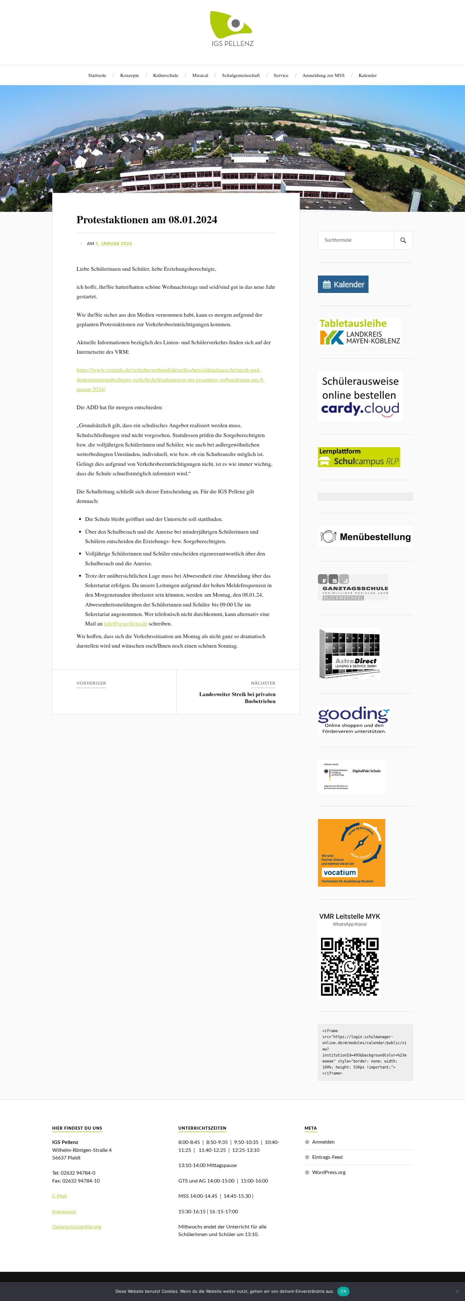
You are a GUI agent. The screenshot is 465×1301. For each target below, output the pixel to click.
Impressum (64, 1211)
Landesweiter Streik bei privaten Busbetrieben (237, 697)
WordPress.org (328, 1172)
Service (281, 75)
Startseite (97, 75)
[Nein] (457, 1291)
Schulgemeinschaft (241, 75)
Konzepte (129, 75)
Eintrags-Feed (327, 1157)
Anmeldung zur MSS (323, 75)
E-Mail (59, 1196)
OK (343, 1291)
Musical (200, 75)
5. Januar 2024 (114, 244)
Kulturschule (165, 75)
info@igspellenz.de (125, 623)
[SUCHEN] (403, 240)
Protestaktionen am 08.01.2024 (147, 219)
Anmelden (323, 1142)
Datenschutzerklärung (76, 1226)
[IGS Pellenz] (232, 45)
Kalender (368, 75)
